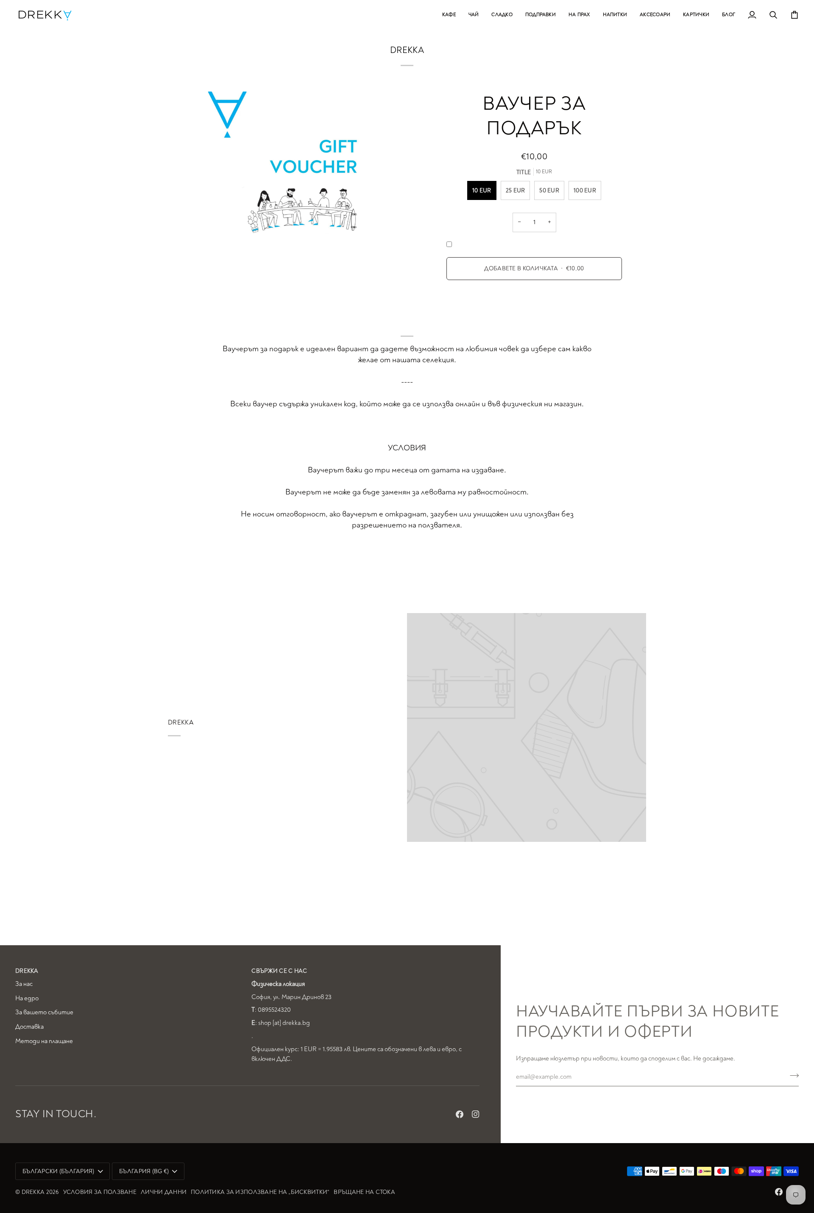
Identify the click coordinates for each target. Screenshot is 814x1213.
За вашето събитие (44, 1012)
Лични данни (164, 1192)
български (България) (58, 1171)
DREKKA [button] (27, 970)
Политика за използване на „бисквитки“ (260, 1192)
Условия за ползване (100, 1192)
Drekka (33, 1192)
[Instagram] (475, 1114)
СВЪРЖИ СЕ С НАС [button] (279, 970)
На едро (27, 998)
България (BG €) (144, 1171)
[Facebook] (459, 1114)
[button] (449, 14)
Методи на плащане (44, 1041)
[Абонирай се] (792, 1076)
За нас (24, 984)
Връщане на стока (364, 1192)
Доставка (29, 1027)
